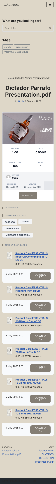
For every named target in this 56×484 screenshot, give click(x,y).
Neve (5, 480)
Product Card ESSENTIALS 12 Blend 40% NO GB (31, 381)
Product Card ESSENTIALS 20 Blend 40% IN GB (31, 350)
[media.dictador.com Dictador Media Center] (11, 4)
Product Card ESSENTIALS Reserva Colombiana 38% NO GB (31, 256)
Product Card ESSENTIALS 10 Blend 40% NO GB (31, 412)
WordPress (30, 480)
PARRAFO (10, 222)
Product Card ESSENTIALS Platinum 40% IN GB (31, 289)
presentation (22, 47)
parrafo (7, 47)
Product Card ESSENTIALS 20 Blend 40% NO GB (31, 319)
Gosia (21, 101)
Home (10, 78)
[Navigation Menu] (50, 4)
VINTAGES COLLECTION (16, 52)
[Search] (50, 28)
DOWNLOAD (28, 195)
